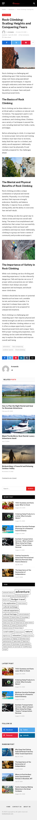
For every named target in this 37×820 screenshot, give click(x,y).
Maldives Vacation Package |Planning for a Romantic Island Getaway (25, 528)
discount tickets (15, 617)
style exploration (25, 644)
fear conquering (17, 346)
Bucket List (6, 599)
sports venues (6, 644)
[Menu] (3, 3)
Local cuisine (8, 632)
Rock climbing (20, 350)
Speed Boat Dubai (24, 638)
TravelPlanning (26, 646)
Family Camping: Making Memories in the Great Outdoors (24, 789)
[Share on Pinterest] (26, 43)
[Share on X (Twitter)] (16, 43)
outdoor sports (8, 350)
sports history (17, 641)
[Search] (34, 3)
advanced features (8, 592)
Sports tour (25, 641)
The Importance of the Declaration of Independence (23, 572)
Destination (6, 617)
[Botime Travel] (18, 3)
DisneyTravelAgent (8, 620)
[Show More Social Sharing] (33, 43)
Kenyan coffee (22, 625)
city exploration (9, 603)
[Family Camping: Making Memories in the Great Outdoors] (7, 790)
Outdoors (6, 15)
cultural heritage (10, 614)
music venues (19, 632)
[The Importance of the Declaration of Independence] (7, 573)
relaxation (17, 635)
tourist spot (17, 646)
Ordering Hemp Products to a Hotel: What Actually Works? (25, 516)
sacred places (6, 638)
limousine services (8, 628)
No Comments (24, 35)
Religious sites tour (28, 635)
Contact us (16, 806)
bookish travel (11, 596)
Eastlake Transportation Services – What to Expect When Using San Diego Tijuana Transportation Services (24, 543)
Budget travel (18, 599)
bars (4, 596)
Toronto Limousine (7, 646)
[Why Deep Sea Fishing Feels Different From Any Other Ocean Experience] (7, 752)
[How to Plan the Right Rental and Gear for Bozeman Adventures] (18, 394)
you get (5, 649)
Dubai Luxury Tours (8, 622)
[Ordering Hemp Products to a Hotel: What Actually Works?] (7, 517)
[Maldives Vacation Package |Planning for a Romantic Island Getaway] (7, 529)
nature (28, 631)
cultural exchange (10, 607)
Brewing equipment (22, 596)
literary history (19, 628)
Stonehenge (15, 644)
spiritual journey (7, 641)
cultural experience (11, 611)
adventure (6, 346)
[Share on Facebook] (6, 43)
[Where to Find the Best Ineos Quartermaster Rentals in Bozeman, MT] (7, 777)
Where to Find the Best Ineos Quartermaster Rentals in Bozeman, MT (23, 776)
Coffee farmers (22, 603)
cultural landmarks (24, 614)
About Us (27, 806)
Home (8, 806)
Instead (14, 625)
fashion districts (29, 622)
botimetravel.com (7, 814)
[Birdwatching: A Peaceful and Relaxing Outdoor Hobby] (18, 454)
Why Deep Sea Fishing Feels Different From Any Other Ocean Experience (24, 752)
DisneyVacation (20, 620)
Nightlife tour (6, 635)
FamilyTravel (19, 622)
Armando (11, 32)
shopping (14, 638)
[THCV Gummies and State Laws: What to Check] (7, 505)
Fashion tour (6, 625)
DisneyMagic (25, 617)
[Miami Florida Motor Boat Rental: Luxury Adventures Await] (18, 424)
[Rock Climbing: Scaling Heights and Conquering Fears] (18, 58)
